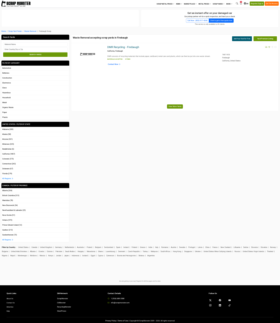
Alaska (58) (6, 134)
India (150, 247)
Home (3, 31)
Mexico (42, 256)
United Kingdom (46, 247)
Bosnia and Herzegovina (126, 256)
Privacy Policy (110, 321)
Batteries (5, 73)
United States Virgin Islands (253, 251)
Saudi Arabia (70, 251)
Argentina (151, 256)
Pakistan (58, 251)
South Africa (165, 251)
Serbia (245, 247)
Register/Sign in (257, 4)
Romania (164, 247)
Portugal (191, 247)
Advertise (10, 307)
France (215, 247)
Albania (33, 251)
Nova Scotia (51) (8, 215)
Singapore (188, 251)
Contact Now (113, 64)
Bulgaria (5, 251)
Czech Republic (134, 251)
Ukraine (198, 251)
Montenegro (22, 256)
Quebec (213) (7, 230)
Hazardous (6, 93)
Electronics (6, 83)
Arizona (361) (7, 139)
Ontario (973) (7, 220)
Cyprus (100, 256)
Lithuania (237, 247)
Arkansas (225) (8, 144)
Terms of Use (123, 321)
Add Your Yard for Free (242, 39)
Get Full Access (272, 4)
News (178, 4)
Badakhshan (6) (8, 149)
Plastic (5, 117)
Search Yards (35, 55)
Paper (4, 112)
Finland (134, 247)
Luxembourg (110, 251)
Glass (4, 88)
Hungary (81, 251)
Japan (66, 256)
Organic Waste (7, 107)
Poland (89, 247)
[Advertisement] (70, 17)
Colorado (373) (8, 159)
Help (8, 311)
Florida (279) (7, 174)
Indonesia (75, 256)
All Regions (6, 178)
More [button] (228, 4)
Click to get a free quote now (221, 20)
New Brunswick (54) (10, 205)
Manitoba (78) (7, 200)
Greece (142, 247)
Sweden (182, 247)
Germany (58, 247)
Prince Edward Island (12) (12, 225)
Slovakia (264, 247)
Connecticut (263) (9, 164)
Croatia (41, 251)
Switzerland (108, 247)
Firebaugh (119, 51)
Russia (237, 251)
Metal (4, 102)
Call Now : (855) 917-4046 (197, 20)
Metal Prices (204, 4)
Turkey (145, 251)
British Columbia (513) (10, 195)
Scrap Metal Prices (165, 4)
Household (6, 98)
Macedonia (91, 251)
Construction (7, 78)
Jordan (58, 256)
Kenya (50, 256)
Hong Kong (177, 251)
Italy (156, 247)
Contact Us (11, 303)
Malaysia (154, 251)
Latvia (200, 247)
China (207, 247)
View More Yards (174, 106)
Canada (34, 247)
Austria (173, 247)
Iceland (85, 256)
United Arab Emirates (19, 251)
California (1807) (8, 154)
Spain (118, 247)
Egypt (93, 256)
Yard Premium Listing (265, 39)
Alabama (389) (7, 129)
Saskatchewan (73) (9, 235)
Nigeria (4, 256)
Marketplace (189, 4)
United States (23, 247)
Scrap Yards (218, 4)
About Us (10, 299)
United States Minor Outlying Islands (218, 251)
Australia (80, 247)
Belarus (141, 256)
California (111, 51)
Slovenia (254, 247)
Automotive (6, 68)
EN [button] (247, 4)
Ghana (100, 251)
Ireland (126, 247)
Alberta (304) (7, 190)
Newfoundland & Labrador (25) (14, 210)
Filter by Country (8, 247)
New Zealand (225, 247)
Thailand (270, 251)
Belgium (98, 247)
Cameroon (110, 256)
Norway (273, 247)
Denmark (121, 251)
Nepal (12, 256)
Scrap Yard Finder (15, 31)
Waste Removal (30, 31)
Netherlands (69, 247)
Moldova (33, 256)
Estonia (49, 251)
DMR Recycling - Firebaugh (123, 47)
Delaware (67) (7, 169)
